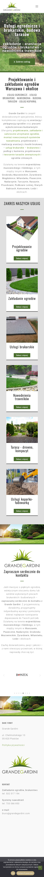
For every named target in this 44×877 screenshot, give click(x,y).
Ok (13, 873)
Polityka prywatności (13, 745)
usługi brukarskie (15, 148)
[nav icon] (37, 6)
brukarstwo (33, 148)
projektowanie (20, 130)
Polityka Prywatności (25, 873)
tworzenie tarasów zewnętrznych (22, 154)
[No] (40, 868)
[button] (3, 675)
